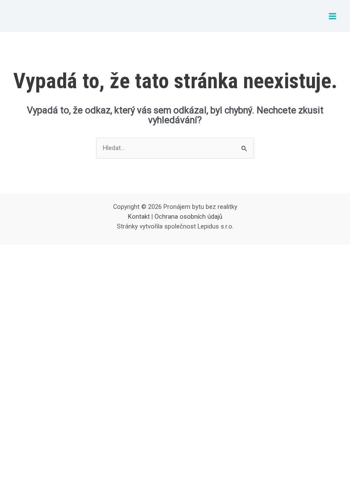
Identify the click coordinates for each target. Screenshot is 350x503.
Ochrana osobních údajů (188, 216)
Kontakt (139, 216)
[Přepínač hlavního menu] (332, 16)
